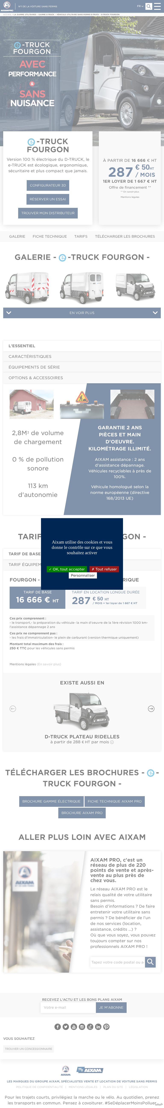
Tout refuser (105, 569)
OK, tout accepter (68, 569)
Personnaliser (83, 575)
